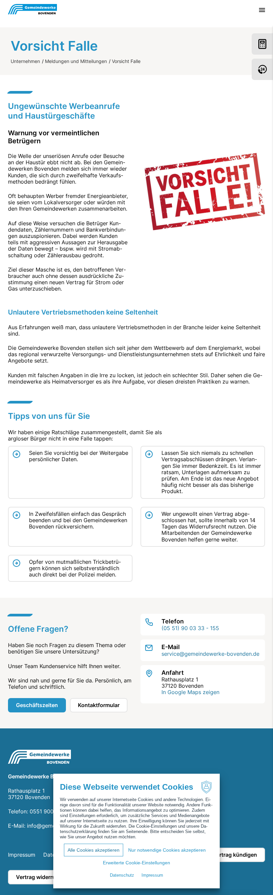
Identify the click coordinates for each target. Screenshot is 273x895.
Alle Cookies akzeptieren (94, 850)
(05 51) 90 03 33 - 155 (190, 628)
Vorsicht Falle (126, 61)
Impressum (21, 854)
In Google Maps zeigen (190, 692)
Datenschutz (122, 875)
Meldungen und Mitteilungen (76, 61)
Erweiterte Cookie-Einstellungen (136, 862)
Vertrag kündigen (235, 854)
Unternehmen (25, 61)
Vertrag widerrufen (40, 877)
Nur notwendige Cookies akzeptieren (167, 850)
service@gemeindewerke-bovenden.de (210, 653)
